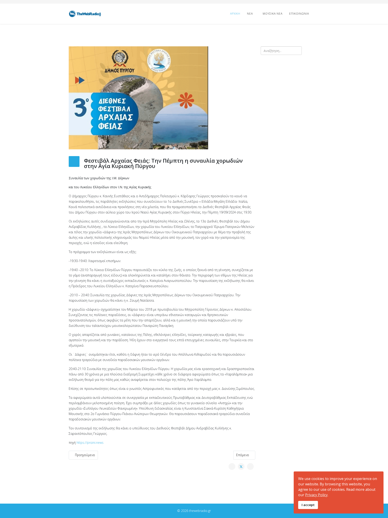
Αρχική (235, 14)
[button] (267, 107)
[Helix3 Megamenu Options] (317, 13)
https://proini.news (90, 442)
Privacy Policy (316, 494)
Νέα (250, 14)
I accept (308, 505)
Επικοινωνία (299, 14)
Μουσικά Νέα (272, 14)
